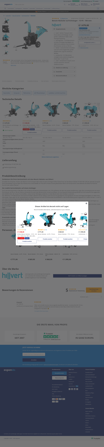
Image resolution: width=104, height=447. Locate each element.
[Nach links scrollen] (18, 227)
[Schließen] (86, 203)
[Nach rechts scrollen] (86, 227)
